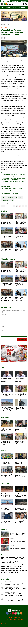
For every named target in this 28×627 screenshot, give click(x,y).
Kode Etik (20, 619)
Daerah (3, 27)
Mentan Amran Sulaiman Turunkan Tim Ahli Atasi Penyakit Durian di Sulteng (13, 192)
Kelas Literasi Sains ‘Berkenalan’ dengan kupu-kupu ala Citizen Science (15, 589)
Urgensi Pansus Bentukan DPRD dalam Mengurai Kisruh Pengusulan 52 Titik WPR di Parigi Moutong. (21, 380)
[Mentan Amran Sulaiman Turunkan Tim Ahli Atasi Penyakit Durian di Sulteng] (21, 244)
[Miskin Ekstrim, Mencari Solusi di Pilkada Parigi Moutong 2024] (21, 402)
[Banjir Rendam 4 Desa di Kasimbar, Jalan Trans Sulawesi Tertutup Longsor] (7, 423)
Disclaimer (10, 621)
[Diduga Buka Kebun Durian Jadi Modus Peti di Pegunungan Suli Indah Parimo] (21, 502)
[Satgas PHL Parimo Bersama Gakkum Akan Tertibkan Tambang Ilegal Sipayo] (7, 489)
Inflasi (3, 197)
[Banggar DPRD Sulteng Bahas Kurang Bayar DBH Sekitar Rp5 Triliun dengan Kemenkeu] (21, 456)
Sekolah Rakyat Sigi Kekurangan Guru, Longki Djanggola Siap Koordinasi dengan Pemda (6, 475)
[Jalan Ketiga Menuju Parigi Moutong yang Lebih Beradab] (7, 388)
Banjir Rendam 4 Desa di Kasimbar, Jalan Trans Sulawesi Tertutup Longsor (7, 429)
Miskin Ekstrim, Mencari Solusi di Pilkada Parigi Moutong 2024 (19, 408)
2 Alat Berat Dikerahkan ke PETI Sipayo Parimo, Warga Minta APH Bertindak (20, 495)
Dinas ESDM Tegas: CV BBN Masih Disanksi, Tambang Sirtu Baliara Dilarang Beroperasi (20, 521)
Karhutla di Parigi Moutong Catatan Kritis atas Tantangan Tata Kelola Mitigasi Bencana (6, 380)
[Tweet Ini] (17, 206)
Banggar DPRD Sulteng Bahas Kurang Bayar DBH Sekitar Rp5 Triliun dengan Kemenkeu (20, 462)
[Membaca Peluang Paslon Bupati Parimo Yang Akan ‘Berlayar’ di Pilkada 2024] (7, 402)
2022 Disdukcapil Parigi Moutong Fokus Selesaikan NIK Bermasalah (15, 583)
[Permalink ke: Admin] (2, 37)
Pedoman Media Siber (10, 619)
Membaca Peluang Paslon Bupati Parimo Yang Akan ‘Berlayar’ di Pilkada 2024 (7, 408)
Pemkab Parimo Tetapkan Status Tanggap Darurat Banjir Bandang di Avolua (13, 175)
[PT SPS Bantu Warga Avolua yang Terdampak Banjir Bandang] (21, 423)
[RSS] (21, 613)
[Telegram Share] (23, 206)
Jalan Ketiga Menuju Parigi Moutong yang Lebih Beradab (7, 394)
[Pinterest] (13, 613)
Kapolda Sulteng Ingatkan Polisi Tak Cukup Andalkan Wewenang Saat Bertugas (13, 178)
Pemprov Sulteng (12, 197)
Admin (5, 37)
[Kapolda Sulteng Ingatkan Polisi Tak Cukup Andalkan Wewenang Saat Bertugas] (21, 216)
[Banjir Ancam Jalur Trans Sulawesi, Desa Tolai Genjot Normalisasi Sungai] (5, 548)
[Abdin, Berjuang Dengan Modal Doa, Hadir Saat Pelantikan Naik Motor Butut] (21, 388)
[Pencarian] (26, 4)
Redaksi (10, 617)
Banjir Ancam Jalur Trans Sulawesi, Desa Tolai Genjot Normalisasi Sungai (17, 547)
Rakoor (21, 197)
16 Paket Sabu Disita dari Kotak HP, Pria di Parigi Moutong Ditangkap (7, 521)
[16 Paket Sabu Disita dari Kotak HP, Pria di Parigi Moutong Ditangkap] (7, 515)
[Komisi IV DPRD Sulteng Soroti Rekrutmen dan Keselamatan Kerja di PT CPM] (7, 456)
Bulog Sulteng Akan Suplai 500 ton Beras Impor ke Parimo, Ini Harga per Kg (15, 594)
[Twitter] (10, 613)
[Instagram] (15, 613)
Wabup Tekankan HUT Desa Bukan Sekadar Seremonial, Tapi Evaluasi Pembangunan (17, 540)
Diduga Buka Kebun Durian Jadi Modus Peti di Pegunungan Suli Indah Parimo (20, 508)
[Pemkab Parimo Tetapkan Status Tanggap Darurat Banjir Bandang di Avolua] (7, 216)
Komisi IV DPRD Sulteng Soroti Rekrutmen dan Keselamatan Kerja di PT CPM (7, 462)
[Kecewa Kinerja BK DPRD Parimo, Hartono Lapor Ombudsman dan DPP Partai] (7, 502)
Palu (6, 27)
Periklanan (17, 621)
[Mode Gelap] (23, 4)
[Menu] (2, 4)
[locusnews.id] (9, 4)
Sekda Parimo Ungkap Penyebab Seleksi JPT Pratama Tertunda (13, 185)
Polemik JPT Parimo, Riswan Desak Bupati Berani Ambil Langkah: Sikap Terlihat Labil (12, 182)
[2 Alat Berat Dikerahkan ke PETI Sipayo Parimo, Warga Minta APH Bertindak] (21, 489)
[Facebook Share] (14, 206)
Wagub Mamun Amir (7, 200)
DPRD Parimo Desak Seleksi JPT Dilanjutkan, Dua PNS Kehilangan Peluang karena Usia (13, 189)
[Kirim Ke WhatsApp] (26, 206)
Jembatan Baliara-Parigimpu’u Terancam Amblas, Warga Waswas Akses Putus (18, 534)
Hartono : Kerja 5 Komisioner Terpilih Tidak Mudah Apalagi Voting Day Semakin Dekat (14, 599)
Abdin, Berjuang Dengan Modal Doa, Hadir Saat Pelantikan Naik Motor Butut (20, 394)
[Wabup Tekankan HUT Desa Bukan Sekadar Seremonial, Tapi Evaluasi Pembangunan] (5, 541)
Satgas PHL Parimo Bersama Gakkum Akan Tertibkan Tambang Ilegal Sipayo (6, 495)
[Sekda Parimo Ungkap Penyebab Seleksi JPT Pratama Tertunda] (21, 230)
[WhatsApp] (18, 613)
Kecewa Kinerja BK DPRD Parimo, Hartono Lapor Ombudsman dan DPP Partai (6, 508)
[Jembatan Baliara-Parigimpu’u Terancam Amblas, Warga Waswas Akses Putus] (5, 534)
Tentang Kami (16, 617)
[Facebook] (7, 613)
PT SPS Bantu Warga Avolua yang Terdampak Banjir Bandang (20, 429)
